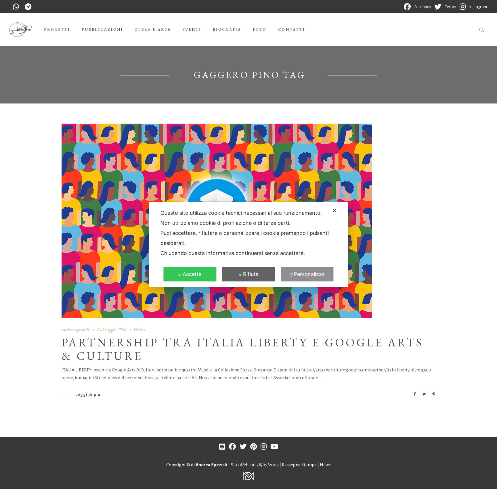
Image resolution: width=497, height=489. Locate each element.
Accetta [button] (192, 274)
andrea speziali (75, 329)
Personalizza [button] (309, 274)
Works (139, 329)
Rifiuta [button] (251, 274)
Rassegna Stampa (300, 464)
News (325, 464)
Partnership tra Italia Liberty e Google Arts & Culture (242, 349)
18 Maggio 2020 (111, 329)
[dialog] (248, 244)
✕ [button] (334, 211)
